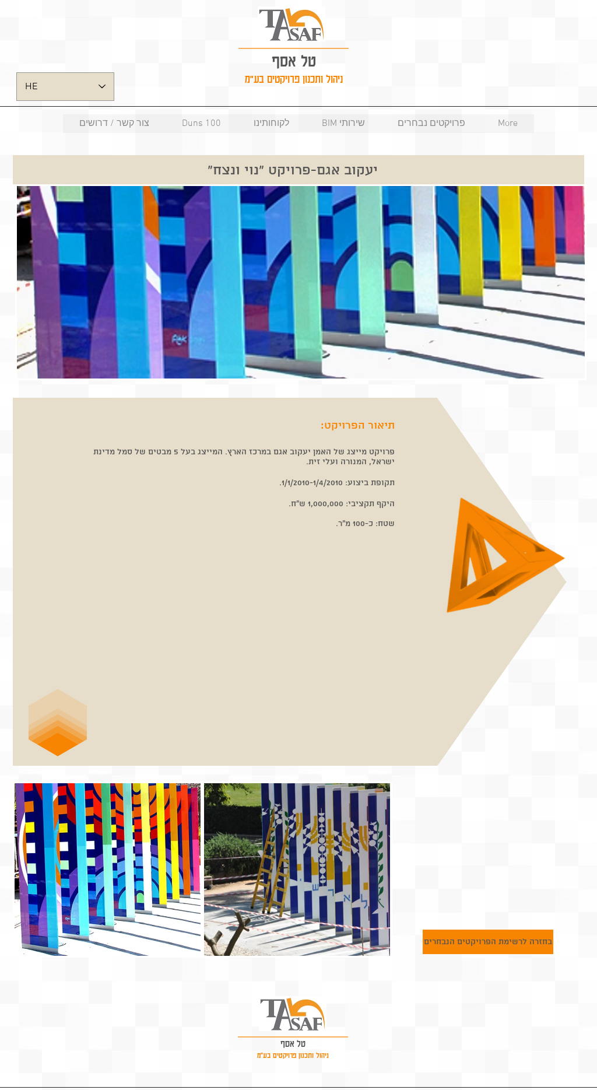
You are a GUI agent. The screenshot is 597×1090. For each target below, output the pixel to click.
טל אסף (294, 60)
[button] (107, 869)
